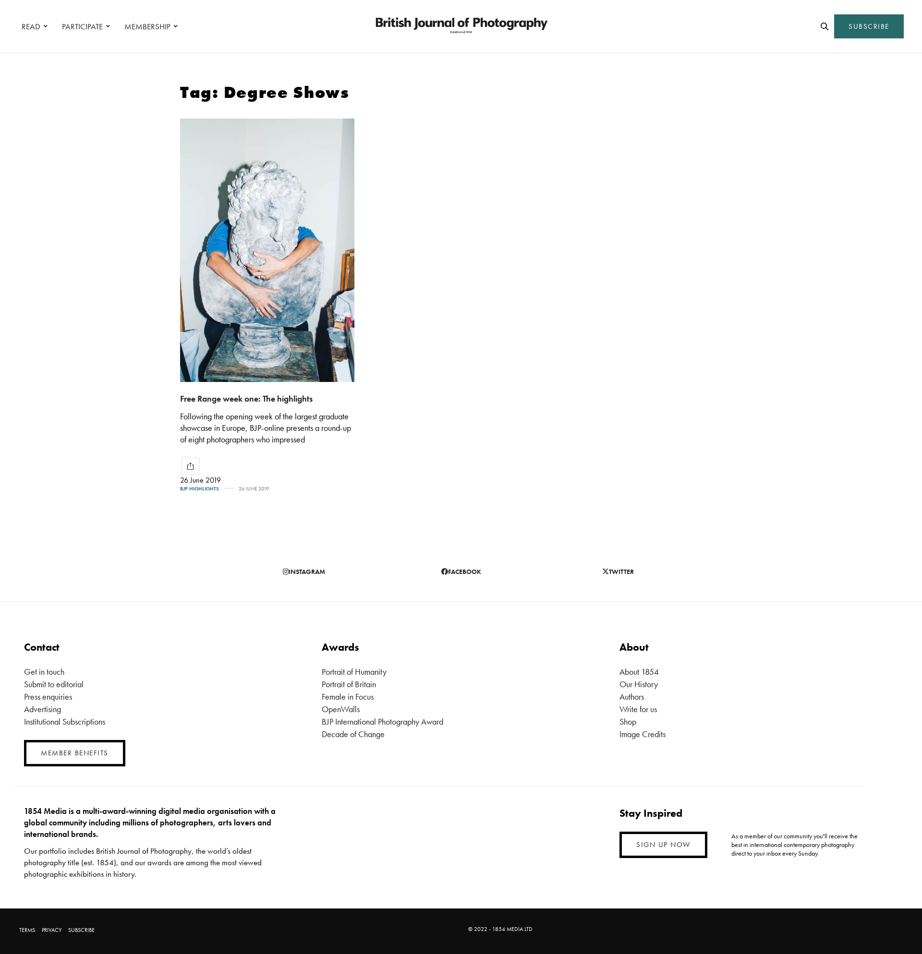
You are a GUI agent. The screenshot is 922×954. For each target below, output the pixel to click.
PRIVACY (51, 930)
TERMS (27, 930)
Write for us (638, 709)
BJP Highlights (199, 488)
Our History (638, 684)
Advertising (42, 709)
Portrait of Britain (349, 684)
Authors (631, 696)
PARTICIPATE (82, 26)
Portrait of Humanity (354, 671)
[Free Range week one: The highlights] (267, 250)
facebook (464, 571)
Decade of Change (353, 733)
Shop (627, 721)
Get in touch (44, 671)
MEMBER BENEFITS (75, 753)
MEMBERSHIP (147, 26)
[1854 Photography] (461, 26)
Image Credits (642, 733)
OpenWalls (341, 709)
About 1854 (639, 671)
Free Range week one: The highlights (246, 398)
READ (31, 26)
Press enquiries (48, 696)
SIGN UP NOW (663, 844)
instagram (307, 571)
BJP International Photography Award (382, 721)
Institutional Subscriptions (64, 721)
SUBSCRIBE (869, 26)
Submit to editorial (54, 684)
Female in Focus (348, 696)
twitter (621, 571)
